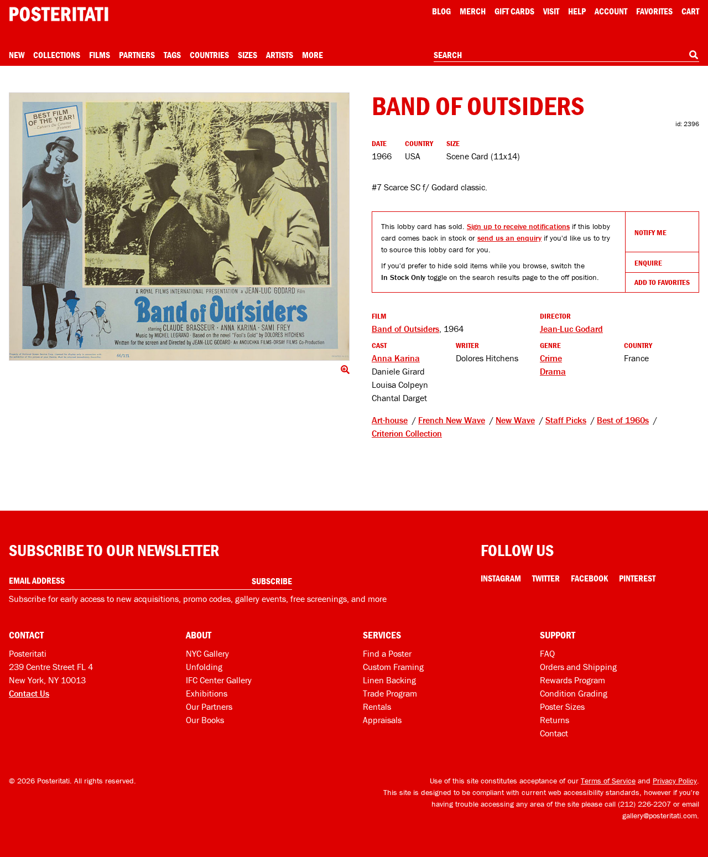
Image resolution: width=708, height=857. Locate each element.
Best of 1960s (623, 419)
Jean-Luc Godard (571, 328)
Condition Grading (573, 693)
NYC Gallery (207, 653)
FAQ (547, 653)
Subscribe (272, 580)
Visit (551, 11)
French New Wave (451, 419)
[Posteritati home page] (58, 14)
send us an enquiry (509, 238)
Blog (441, 11)
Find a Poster (387, 653)
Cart (690, 11)
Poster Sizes (562, 706)
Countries (209, 54)
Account (611, 11)
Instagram (501, 578)
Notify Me (650, 232)
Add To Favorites (662, 282)
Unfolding (204, 666)
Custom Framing (393, 666)
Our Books (205, 719)
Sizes (247, 54)
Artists (279, 54)
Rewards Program (572, 679)
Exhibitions (206, 693)
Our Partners (209, 706)
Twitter (546, 578)
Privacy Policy (675, 781)
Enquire (648, 263)
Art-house (390, 419)
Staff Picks (565, 419)
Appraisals (382, 719)
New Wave (515, 419)
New (16, 54)
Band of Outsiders (405, 328)
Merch (473, 11)
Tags (172, 54)
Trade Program (390, 693)
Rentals (377, 706)
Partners (137, 54)
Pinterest (637, 578)
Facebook (589, 578)
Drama (553, 371)
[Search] (693, 54)
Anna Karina (396, 357)
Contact (554, 733)
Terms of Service (608, 781)
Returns (554, 719)
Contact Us (29, 693)
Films (99, 54)
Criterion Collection (407, 433)
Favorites (654, 11)
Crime (551, 357)
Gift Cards (514, 11)
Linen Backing (389, 679)
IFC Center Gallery (219, 679)
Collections (56, 54)
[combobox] (566, 55)
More (312, 54)
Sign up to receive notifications (518, 226)
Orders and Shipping (578, 666)
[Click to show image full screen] (179, 226)
